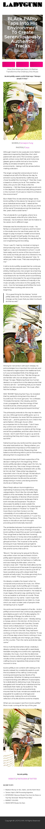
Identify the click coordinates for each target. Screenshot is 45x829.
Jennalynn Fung (26, 143)
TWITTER (33, 779)
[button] (8, 64)
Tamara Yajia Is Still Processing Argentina (19, 792)
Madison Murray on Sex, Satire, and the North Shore (22, 790)
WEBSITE (12, 779)
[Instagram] (22, 825)
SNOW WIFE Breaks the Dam (15, 803)
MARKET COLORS (11, 800)
